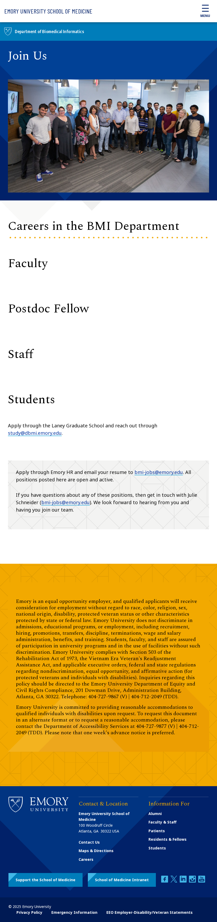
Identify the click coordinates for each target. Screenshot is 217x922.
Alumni (155, 813)
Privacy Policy (29, 912)
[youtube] (201, 881)
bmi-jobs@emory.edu (158, 472)
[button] (45, 880)
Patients (156, 830)
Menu (205, 16)
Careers (86, 859)
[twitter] (174, 881)
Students (157, 848)
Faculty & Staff (162, 822)
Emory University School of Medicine (48, 11)
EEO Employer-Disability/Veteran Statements (149, 912)
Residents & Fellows (167, 839)
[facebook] (165, 881)
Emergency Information (74, 912)
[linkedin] (184, 881)
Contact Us (89, 842)
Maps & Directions (96, 850)
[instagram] (193, 881)
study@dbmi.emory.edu (35, 433)
